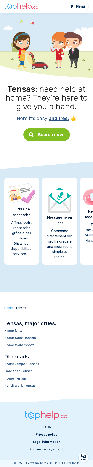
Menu (80, 6)
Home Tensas (15, 378)
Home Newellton (18, 330)
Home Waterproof (19, 345)
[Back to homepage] (21, 6)
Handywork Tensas (19, 385)
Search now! (51, 134)
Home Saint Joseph (20, 338)
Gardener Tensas (18, 371)
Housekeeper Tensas (21, 364)
